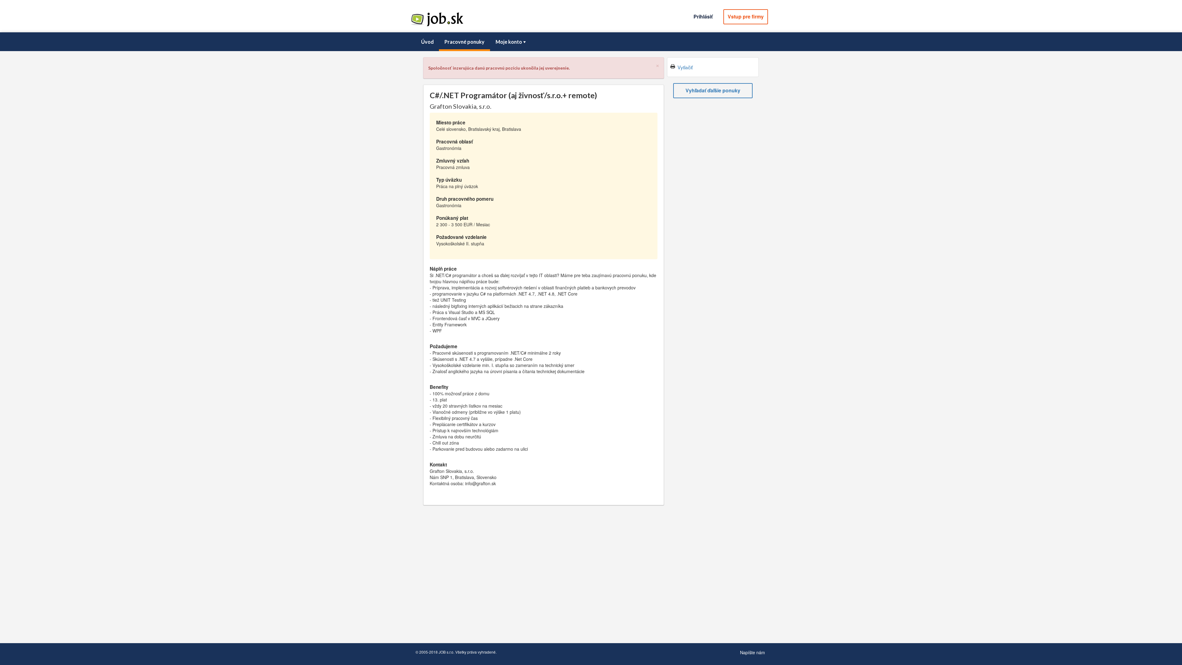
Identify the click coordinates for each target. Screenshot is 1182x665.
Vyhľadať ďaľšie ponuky (712, 90)
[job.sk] (437, 25)
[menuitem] (427, 41)
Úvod (427, 42)
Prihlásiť (703, 16)
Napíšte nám (752, 652)
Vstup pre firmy (746, 16)
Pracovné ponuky (464, 42)
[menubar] (591, 41)
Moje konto (509, 42)
